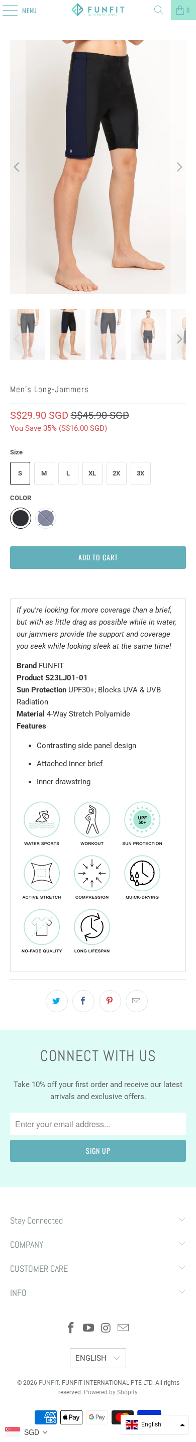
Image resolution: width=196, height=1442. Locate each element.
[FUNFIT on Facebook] (71, 1328)
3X (140, 473)
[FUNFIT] (98, 10)
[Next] (178, 167)
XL (92, 473)
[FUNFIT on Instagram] (106, 1328)
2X (116, 473)
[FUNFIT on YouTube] (88, 1328)
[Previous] (18, 167)
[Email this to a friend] (137, 1001)
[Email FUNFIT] (123, 1328)
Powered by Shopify (111, 1392)
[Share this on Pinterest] (110, 1001)
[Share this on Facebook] (83, 1001)
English (92, 1358)
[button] (154, 1424)
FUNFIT (49, 1382)
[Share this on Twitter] (57, 1001)
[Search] (158, 10)
